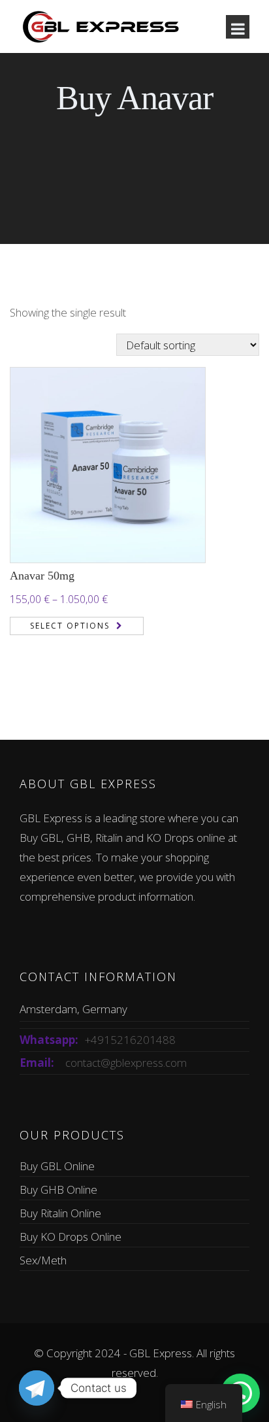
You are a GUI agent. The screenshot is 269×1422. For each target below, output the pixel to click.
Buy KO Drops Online (70, 1236)
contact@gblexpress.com (126, 1062)
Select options (70, 625)
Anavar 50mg (42, 575)
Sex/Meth (43, 1260)
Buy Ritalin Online (60, 1213)
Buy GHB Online (58, 1189)
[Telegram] (36, 1388)
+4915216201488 (130, 1039)
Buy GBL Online (57, 1165)
